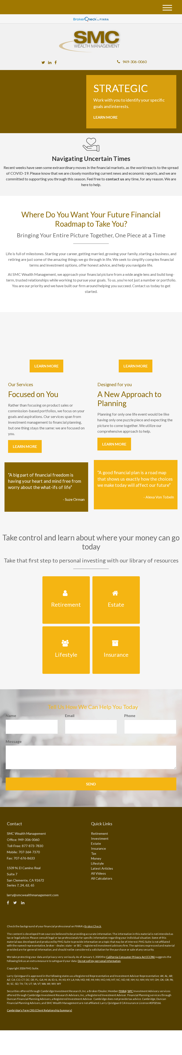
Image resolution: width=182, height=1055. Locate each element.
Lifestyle (97, 863)
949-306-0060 (135, 61)
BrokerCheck (92, 926)
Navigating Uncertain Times (91, 158)
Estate (96, 843)
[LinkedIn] (49, 62)
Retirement (99, 833)
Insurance (98, 848)
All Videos (98, 873)
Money (96, 858)
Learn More (105, 117)
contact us (115, 179)
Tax (93, 853)
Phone (129, 715)
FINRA (122, 991)
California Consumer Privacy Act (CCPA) (130, 956)
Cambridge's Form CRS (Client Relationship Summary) (39, 1010)
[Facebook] (56, 62)
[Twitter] (43, 62)
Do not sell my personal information (99, 960)
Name (11, 715)
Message (14, 741)
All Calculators (101, 878)
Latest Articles (102, 868)
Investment (100, 838)
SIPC (130, 991)
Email (69, 715)
